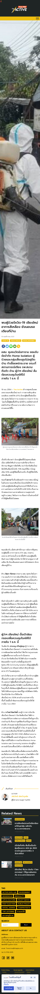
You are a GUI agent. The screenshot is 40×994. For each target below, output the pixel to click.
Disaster (18, 862)
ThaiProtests (24, 908)
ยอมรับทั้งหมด (8, 988)
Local (26, 837)
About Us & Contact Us (14, 930)
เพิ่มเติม (6, 984)
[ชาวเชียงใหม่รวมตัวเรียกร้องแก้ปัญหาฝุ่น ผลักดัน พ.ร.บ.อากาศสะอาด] (6, 821)
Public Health (15, 340)
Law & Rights (27, 862)
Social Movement (29, 340)
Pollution (18, 837)
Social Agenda (8, 908)
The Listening (8, 911)
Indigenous (7, 896)
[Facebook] (3, 346)
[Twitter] (7, 346)
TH (34, 977)
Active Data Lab (9, 892)
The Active (18, 389)
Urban (29, 840)
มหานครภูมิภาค (7, 915)
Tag (3, 888)
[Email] (14, 346)
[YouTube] (13, 957)
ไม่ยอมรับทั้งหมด (19, 988)
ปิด (30, 988)
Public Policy (24, 904)
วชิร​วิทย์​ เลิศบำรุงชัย (19, 796)
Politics (4, 972)
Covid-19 (5, 340)
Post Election (8, 904)
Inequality (19, 896)
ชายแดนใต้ (21, 911)
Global (28, 972)
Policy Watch (24, 900)
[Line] (11, 346)
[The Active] (19, 9)
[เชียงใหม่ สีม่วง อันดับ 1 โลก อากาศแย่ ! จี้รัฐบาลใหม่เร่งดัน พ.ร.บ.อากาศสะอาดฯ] (6, 864)
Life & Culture (8, 900)
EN (31, 977)
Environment (19, 819)
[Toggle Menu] (37, 18)
